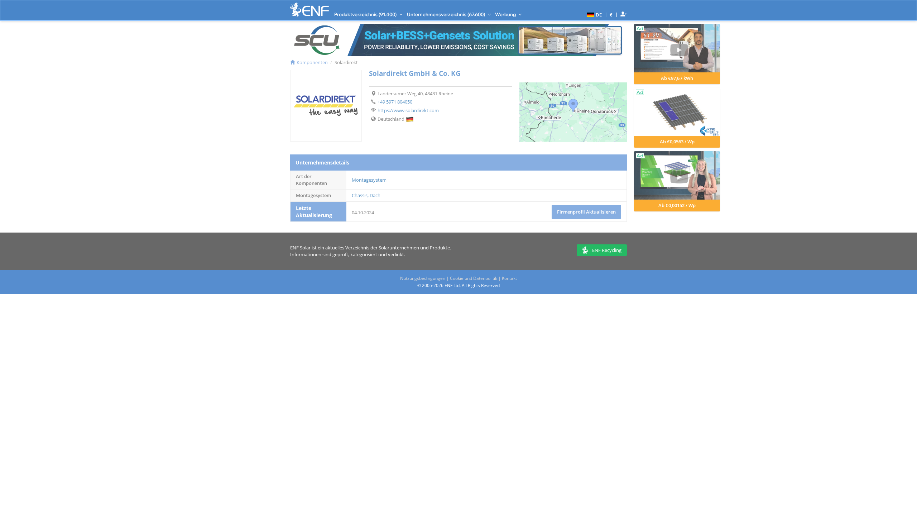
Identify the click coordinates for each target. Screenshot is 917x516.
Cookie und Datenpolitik (473, 278)
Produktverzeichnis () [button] (366, 14)
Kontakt (509, 278)
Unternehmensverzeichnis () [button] (446, 14)
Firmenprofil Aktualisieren (586, 212)
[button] (593, 14)
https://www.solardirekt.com (408, 110)
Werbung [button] (506, 14)
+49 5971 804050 (395, 102)
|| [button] (611, 14)
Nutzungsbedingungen (422, 278)
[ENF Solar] (309, 9)
